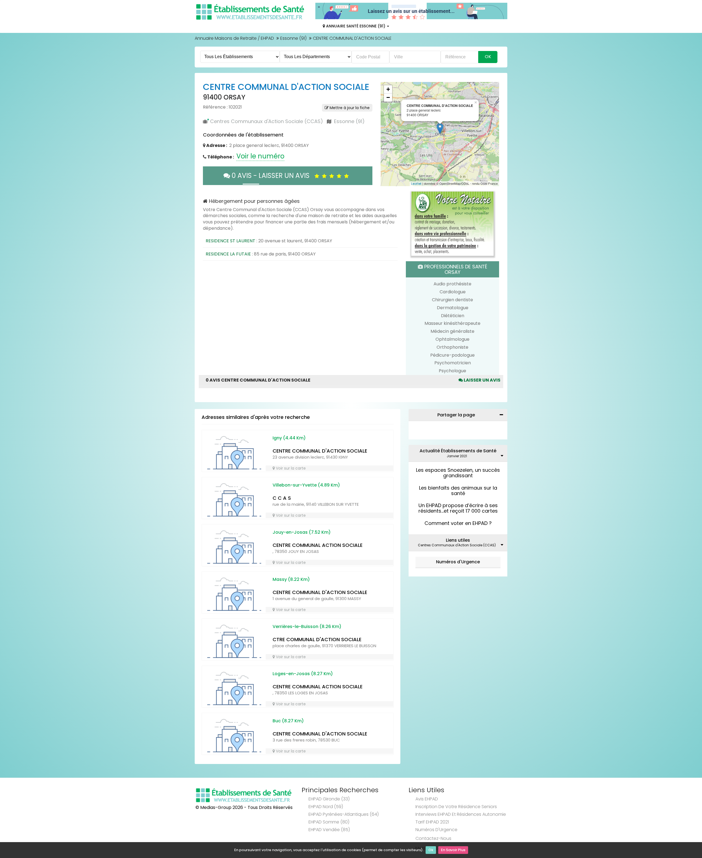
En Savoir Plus (453, 850)
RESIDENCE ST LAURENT (230, 241)
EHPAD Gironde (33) (329, 799)
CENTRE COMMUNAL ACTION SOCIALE (318, 545)
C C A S (282, 498)
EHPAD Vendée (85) (329, 829)
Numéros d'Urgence (458, 562)
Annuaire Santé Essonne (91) (355, 26)
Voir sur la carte (290, 468)
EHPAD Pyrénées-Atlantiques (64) (343, 814)
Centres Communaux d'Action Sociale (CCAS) (266, 121)
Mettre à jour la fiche (349, 107)
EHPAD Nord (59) (325, 806)
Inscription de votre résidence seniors (456, 806)
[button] (387, 134)
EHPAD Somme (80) (328, 822)
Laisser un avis (481, 380)
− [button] (388, 97)
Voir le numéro (260, 156)
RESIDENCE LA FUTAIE (228, 254)
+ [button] (388, 89)
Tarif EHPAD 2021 (432, 822)
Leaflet (416, 183)
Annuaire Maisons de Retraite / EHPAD (234, 38)
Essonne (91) (293, 38)
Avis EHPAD (426, 799)
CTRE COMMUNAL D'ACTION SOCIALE (317, 639)
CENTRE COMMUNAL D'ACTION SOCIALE (320, 450)
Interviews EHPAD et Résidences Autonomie (460, 814)
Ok (430, 850)
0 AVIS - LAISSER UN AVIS (272, 175)
